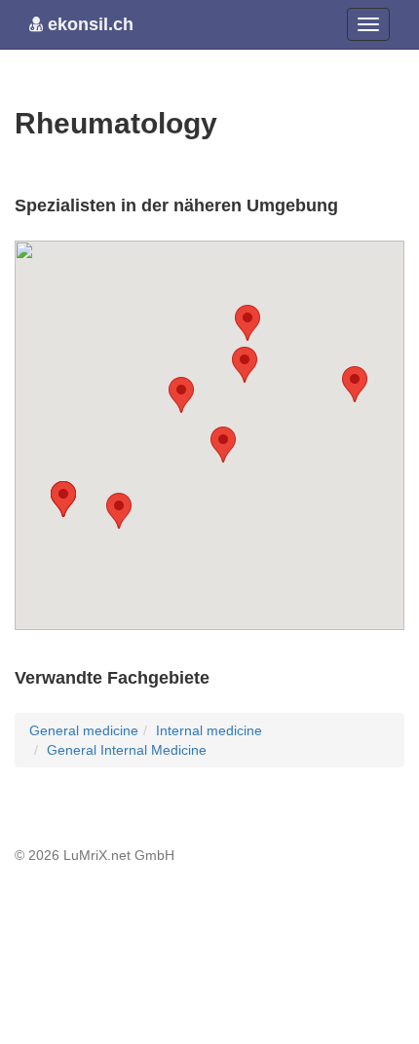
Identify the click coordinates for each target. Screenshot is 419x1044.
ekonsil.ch (88, 24)
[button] (247, 323)
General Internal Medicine (127, 750)
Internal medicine (209, 730)
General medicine (83, 730)
